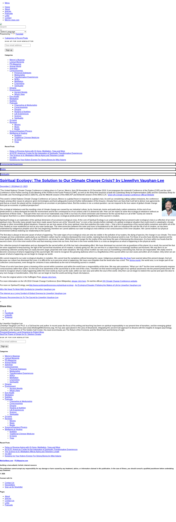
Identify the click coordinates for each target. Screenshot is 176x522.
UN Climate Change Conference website (119, 281)
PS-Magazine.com (21, 461)
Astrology (14, 68)
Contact (8, 18)
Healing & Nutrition (22, 112)
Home (7, 7)
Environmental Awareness (11, 164)
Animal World (15, 66)
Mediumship (19, 75)
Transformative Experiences (26, 77)
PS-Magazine (15, 64)
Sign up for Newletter (14, 487)
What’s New (19, 94)
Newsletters (10, 485)
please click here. (49, 277)
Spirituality (18, 86)
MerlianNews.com (6, 461)
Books (17, 129)
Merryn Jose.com (12, 20)
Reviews (13, 122)
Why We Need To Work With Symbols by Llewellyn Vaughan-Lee (27, 289)
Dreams (13, 88)
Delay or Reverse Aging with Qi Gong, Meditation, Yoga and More (37, 151)
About (7, 9)
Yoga (16, 142)
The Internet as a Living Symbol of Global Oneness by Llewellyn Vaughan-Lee (33, 293)
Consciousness (16, 71)
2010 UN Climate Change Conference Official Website (131, 195)
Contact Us (9, 483)
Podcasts (9, 13)
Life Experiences (21, 114)
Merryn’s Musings (17, 60)
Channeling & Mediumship (25, 105)
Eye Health (14, 96)
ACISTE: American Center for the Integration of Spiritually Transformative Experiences (46, 153)
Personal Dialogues (22, 73)
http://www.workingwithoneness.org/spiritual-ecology (51, 285)
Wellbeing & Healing (18, 133)
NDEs (17, 79)
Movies (17, 125)
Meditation (18, 81)
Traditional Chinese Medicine (26, 138)
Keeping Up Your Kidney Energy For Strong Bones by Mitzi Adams (38, 160)
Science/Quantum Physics (21, 131)
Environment (15, 90)
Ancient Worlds (20, 92)
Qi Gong (13, 120)
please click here (79, 281)
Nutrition (13, 101)
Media (3, 169)
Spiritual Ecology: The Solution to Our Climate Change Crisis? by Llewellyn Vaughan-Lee (82, 180)
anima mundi (135, 260)
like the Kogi (125, 258)
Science (17, 116)
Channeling (19, 84)
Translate (19, 34)
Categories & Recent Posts (16, 38)
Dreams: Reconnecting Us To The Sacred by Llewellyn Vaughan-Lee (29, 297)
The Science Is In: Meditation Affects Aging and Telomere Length (37, 155)
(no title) (13, 158)
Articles (8, 11)
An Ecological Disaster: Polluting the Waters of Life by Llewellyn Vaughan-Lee (108, 285)
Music (16, 127)
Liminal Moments (17, 62)
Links (7, 16)
